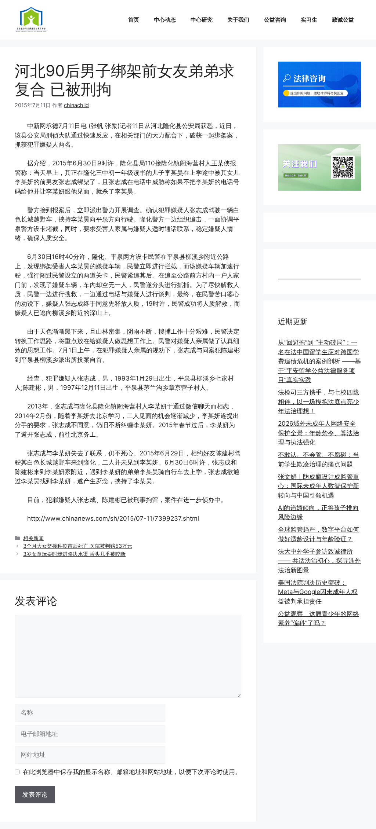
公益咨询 (275, 19)
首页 (133, 19)
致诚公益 (343, 19)
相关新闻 (33, 538)
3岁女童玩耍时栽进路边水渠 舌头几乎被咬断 (74, 554)
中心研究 (202, 19)
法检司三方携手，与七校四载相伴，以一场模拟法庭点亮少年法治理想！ (318, 402)
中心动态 (165, 19)
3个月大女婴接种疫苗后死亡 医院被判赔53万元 (77, 546)
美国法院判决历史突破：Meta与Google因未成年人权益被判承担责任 (318, 592)
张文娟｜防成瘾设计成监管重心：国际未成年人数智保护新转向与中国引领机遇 (318, 486)
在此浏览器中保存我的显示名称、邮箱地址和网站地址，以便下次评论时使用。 (132, 771)
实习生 (309, 19)
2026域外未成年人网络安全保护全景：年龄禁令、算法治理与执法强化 (318, 433)
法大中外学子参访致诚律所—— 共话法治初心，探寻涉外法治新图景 (319, 561)
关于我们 (238, 19)
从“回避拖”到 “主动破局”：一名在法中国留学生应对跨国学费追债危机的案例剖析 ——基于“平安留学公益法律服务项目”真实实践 (319, 361)
